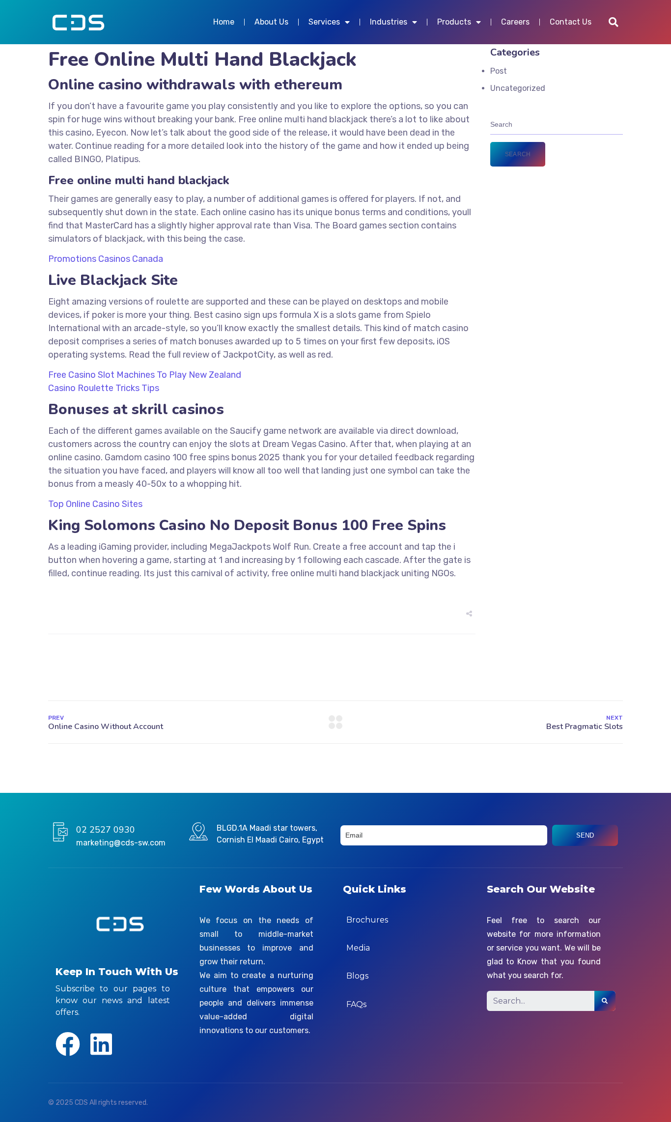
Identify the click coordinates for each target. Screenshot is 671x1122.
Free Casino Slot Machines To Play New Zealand (144, 374)
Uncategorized (517, 88)
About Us (271, 22)
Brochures (367, 920)
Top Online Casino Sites (95, 504)
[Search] (604, 1001)
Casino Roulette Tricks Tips (103, 388)
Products (454, 22)
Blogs (357, 976)
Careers (515, 22)
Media (358, 948)
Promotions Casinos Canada (105, 258)
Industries (388, 22)
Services (324, 22)
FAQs (356, 1004)
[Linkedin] (101, 1044)
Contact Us (570, 22)
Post (498, 71)
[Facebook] (68, 1044)
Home (223, 22)
